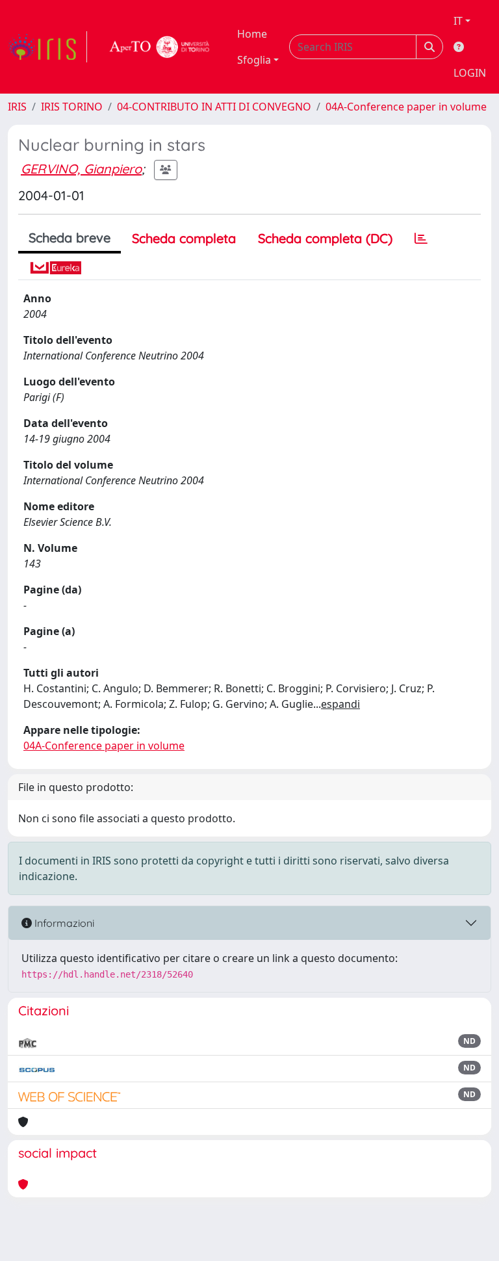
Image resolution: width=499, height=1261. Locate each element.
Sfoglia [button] (254, 60)
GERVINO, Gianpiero (81, 169)
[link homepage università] (159, 46)
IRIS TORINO (72, 106)
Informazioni (63, 923)
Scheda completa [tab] (184, 238)
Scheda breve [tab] (69, 237)
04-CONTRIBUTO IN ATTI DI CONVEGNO (214, 106)
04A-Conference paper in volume (406, 106)
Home (252, 34)
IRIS (17, 106)
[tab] (421, 238)
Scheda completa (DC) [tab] (325, 238)
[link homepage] (47, 46)
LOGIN (470, 73)
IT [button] (458, 21)
